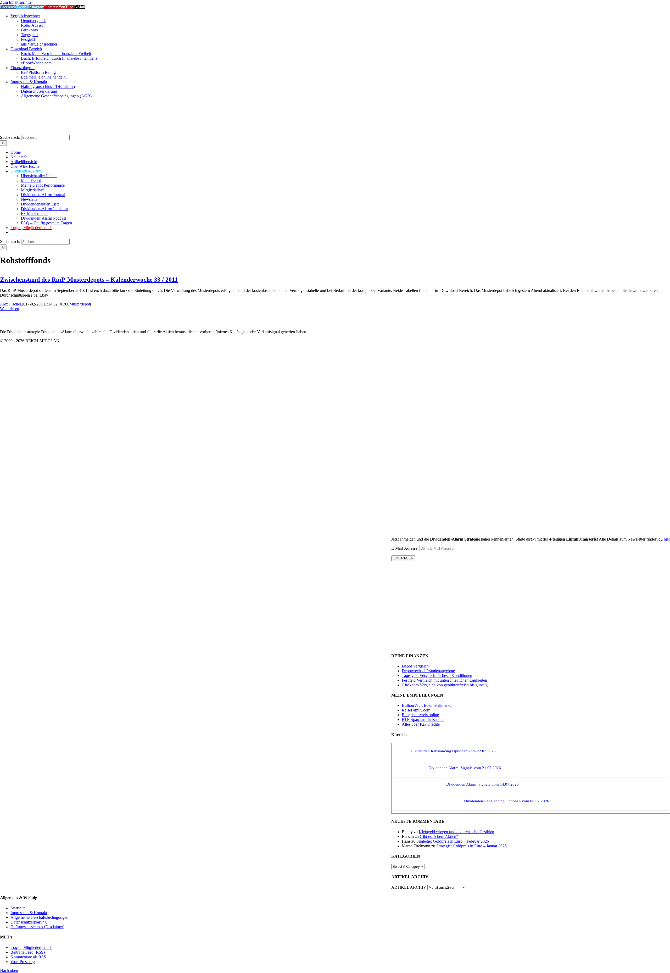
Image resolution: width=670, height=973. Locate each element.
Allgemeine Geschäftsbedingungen (39, 917)
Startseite (17, 908)
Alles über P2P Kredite (421, 724)
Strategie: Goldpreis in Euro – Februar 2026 (452, 841)
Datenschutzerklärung (28, 922)
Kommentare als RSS (28, 957)
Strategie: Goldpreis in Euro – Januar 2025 (471, 846)
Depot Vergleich (415, 666)
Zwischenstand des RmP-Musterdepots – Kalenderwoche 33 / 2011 (89, 279)
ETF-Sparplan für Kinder (423, 719)
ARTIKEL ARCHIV (408, 887)
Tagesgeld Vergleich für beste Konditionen (437, 675)
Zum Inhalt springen (17, 2)
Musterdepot (79, 304)
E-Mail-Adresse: (405, 548)
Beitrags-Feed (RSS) (27, 952)
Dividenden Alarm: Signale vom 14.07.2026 (482, 784)
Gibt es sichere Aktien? (439, 836)
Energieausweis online (420, 715)
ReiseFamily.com (416, 710)
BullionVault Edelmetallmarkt (426, 705)
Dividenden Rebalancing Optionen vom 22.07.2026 (453, 751)
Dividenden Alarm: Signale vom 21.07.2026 (464, 768)
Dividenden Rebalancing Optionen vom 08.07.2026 (506, 801)
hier (667, 539)
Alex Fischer (10, 304)
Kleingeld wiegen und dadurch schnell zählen (456, 832)
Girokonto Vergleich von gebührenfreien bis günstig (445, 685)
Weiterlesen (9, 309)
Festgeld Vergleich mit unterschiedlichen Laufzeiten (444, 680)
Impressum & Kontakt (28, 912)
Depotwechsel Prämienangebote (428, 671)
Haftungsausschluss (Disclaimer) (37, 927)
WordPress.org (22, 961)
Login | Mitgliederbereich (31, 947)
